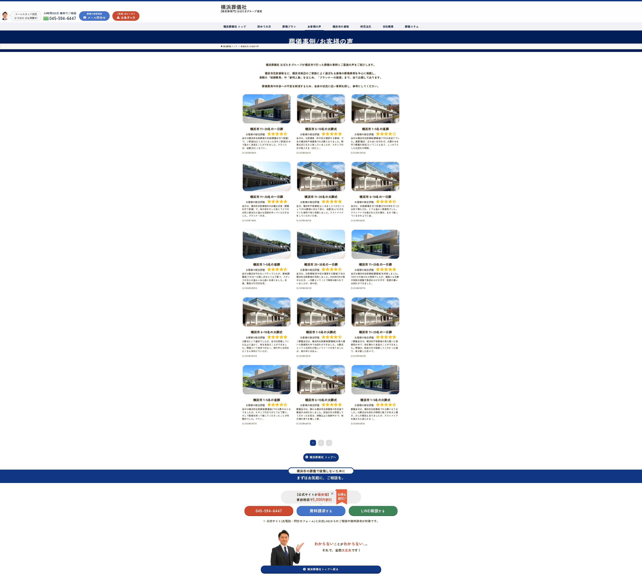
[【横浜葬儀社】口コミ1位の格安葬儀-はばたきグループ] (277, 8)
